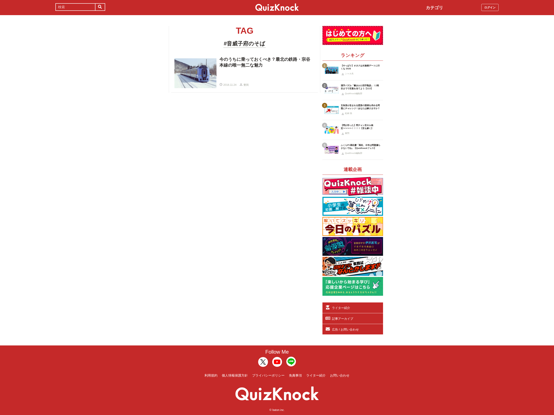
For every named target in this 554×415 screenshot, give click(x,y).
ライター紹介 (341, 308)
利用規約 (211, 375)
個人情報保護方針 (235, 375)
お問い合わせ (339, 375)
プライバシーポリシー (268, 375)
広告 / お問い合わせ (345, 329)
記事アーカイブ (342, 318)
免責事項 (295, 375)
